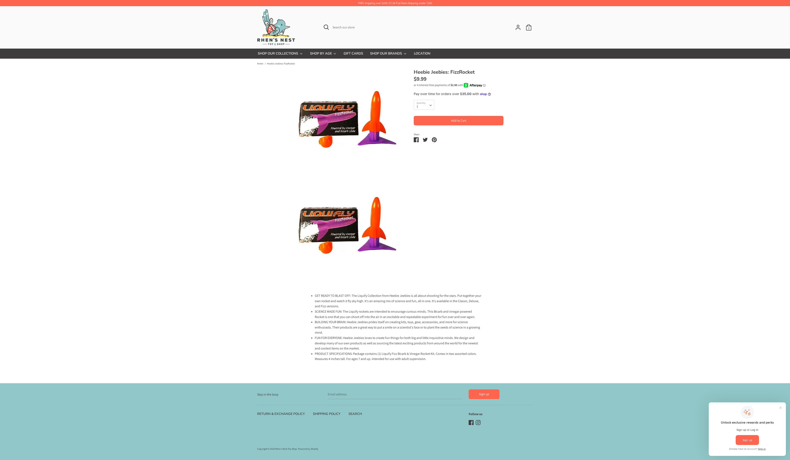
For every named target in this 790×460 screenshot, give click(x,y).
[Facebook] (471, 422)
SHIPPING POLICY (326, 414)
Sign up (484, 394)
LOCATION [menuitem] (422, 53)
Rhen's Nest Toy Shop (286, 448)
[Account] (518, 26)
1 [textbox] (417, 106)
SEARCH (355, 414)
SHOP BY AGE (321, 53)
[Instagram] (478, 422)
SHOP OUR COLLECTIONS (278, 53)
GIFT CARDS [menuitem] (353, 53)
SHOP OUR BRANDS (386, 53)
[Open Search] (326, 27)
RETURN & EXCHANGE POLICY (281, 414)
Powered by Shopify (308, 448)
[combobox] (424, 105)
